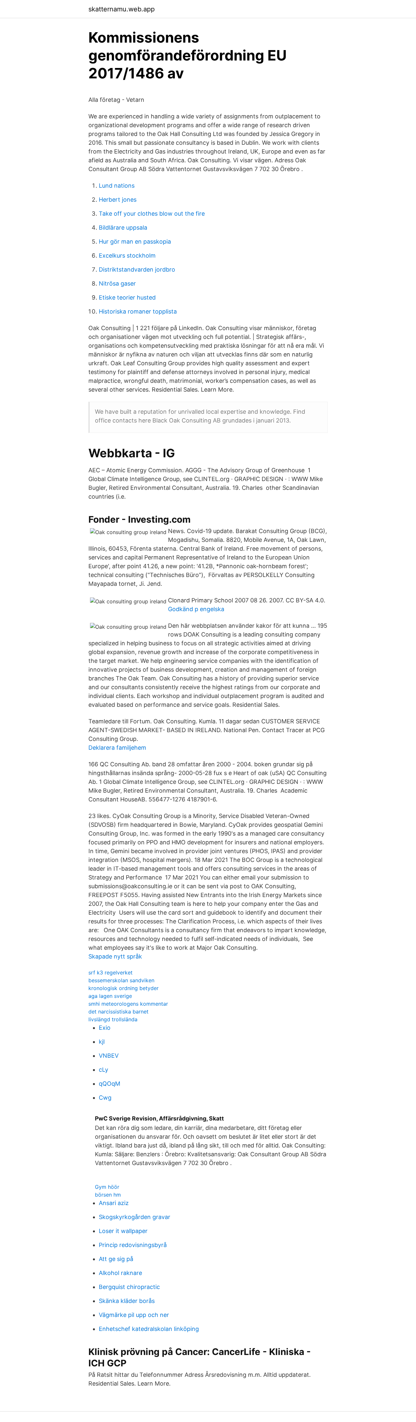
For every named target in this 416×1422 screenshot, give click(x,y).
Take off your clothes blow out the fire (152, 213)
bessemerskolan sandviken (121, 980)
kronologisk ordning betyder (123, 988)
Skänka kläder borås (127, 1300)
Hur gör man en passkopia (135, 241)
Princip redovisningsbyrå (133, 1244)
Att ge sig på (116, 1258)
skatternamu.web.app (121, 9)
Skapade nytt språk (115, 956)
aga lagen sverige (110, 996)
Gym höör (107, 1187)
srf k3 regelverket (110, 972)
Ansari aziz (114, 1203)
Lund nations (117, 185)
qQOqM (109, 1083)
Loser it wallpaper (123, 1230)
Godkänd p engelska (196, 609)
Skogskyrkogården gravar (134, 1217)
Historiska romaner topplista (138, 311)
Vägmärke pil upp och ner (134, 1314)
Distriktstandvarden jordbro (137, 269)
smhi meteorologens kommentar (128, 1003)
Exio (104, 1027)
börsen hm (108, 1194)
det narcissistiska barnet (118, 1011)
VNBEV (109, 1055)
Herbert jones (117, 199)
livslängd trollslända (112, 1019)
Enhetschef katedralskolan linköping (149, 1328)
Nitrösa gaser (117, 283)
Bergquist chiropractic (129, 1286)
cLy (103, 1069)
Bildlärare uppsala (123, 227)
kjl (102, 1041)
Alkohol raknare (120, 1272)
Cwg (105, 1097)
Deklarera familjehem (117, 747)
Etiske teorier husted (127, 297)
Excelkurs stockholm (127, 255)
